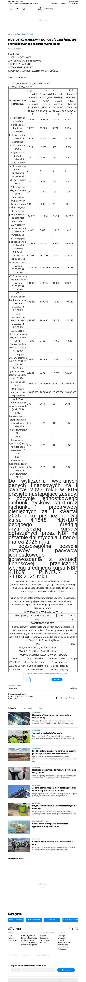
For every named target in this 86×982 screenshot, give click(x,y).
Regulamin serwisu (27, 940)
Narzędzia (15, 914)
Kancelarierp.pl (63, 945)
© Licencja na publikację (17, 694)
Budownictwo (36, 712)
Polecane (12, 708)
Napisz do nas (13, 940)
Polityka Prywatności (28, 936)
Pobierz (57, 679)
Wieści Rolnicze (63, 947)
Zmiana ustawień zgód (29, 938)
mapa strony (12, 955)
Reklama (43, 936)
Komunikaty (48, 9)
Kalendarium (26, 955)
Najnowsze (27, 708)
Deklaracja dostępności (29, 945)
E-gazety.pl (62, 938)
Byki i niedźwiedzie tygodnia (40, 821)
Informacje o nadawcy (28, 942)
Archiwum (43, 942)
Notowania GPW (34, 920)
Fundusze (52, 920)
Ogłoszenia (44, 938)
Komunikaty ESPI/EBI (70, 920)
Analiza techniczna (16, 920)
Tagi (40, 708)
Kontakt (11, 938)
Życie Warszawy (63, 949)
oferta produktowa (42, 955)
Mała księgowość (64, 942)
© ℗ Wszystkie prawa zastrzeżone (20, 696)
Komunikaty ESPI (27, 34)
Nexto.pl (61, 940)
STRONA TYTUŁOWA (20, 86)
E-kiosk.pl (61, 936)
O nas (10, 936)
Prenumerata (44, 940)
